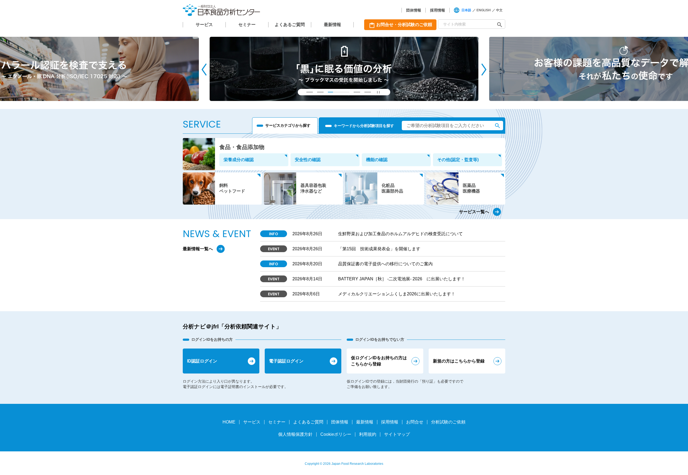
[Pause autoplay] (378, 92)
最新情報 (332, 24)
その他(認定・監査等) (458, 159)
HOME (229, 422)
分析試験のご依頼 (448, 422)
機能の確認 (377, 159)
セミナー (247, 24)
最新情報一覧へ (198, 248)
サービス (204, 24)
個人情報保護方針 (295, 434)
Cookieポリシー (335, 434)
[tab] (309, 92)
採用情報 (437, 10)
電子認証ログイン (286, 361)
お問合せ (414, 422)
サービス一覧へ (474, 211)
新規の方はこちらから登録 (459, 361)
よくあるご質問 (290, 24)
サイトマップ (397, 434)
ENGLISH (483, 10)
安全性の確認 (308, 159)
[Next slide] (483, 69)
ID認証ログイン (202, 361)
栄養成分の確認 (239, 159)
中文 (499, 10)
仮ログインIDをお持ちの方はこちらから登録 (379, 361)
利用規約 (367, 434)
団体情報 (413, 10)
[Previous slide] (204, 69)
